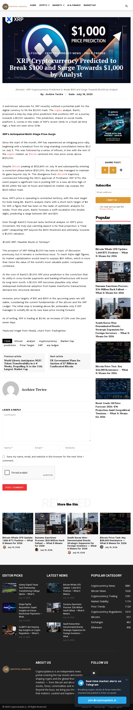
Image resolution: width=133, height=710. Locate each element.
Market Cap (67, 341)
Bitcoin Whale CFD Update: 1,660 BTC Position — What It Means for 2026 (112, 252)
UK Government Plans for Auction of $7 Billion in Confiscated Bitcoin (65, 363)
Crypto (43, 5)
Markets (57, 5)
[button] (126, 6)
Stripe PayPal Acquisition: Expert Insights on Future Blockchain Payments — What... (30, 610)
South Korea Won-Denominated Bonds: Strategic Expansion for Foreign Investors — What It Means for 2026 (113, 329)
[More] (121, 170)
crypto (58, 110)
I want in (112, 200)
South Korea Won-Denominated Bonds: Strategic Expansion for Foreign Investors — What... (74, 630)
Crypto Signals (115, 706)
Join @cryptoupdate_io (102, 700)
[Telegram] (94, 673)
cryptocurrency (48, 341)
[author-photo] (4, 547)
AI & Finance (74, 5)
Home (33, 5)
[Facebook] (104, 170)
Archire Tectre (54, 94)
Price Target (27, 345)
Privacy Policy (106, 209)
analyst (31, 341)
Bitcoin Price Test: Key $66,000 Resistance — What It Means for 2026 (112, 370)
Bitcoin (33, 154)
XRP (40, 345)
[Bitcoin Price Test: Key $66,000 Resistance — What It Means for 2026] (113, 352)
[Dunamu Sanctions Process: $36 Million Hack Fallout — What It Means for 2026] (113, 271)
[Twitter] (112, 170)
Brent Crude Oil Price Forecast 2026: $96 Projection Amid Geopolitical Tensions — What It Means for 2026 (113, 409)
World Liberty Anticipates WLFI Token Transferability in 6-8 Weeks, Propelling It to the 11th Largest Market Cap (23, 365)
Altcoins (34, 53)
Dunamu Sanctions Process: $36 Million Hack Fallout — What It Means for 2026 (112, 289)
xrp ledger (53, 345)
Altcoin (18, 341)
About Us (86, 706)
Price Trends (94, 53)
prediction (10, 345)
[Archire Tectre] (10, 389)
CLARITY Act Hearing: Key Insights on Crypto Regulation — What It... (29, 630)
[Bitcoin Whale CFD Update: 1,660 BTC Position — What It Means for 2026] (113, 234)
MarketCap (90, 5)
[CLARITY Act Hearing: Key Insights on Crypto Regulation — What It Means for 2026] (9, 630)
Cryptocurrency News (63, 53)
